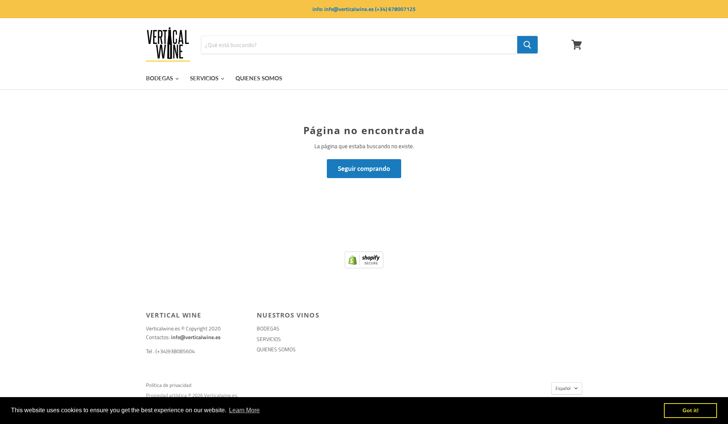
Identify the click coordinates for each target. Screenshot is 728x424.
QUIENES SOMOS (258, 78)
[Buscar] (527, 44)
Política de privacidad (168, 385)
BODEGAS (160, 78)
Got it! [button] (690, 410)
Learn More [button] (244, 410)
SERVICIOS (205, 78)
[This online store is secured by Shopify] (364, 266)
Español (563, 388)
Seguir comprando (364, 168)
